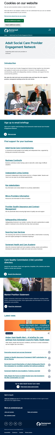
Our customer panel (9, 415)
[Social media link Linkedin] (15, 424)
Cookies (21, 432)
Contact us (14, 432)
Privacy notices (28, 432)
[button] (49, 333)
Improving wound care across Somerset (17, 352)
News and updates (32, 412)
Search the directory (14, 274)
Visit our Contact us (10, 398)
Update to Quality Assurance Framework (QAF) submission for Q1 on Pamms (25, 358)
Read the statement (14, 306)
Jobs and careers (9, 412)
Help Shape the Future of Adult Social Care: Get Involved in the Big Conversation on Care (24, 376)
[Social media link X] (10, 424)
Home (5, 35)
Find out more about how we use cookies (15, 16)
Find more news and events (29, 387)
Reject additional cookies (13, 25)
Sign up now (12, 134)
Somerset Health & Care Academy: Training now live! (22, 371)
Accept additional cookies (13, 20)
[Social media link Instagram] (20, 424)
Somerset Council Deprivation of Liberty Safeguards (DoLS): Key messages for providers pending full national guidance (24, 365)
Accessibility (7, 432)
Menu (49, 29)
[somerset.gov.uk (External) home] (11, 31)
